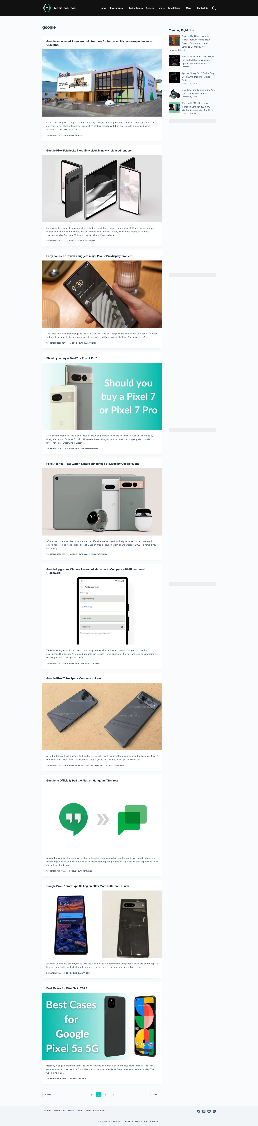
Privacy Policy (75, 1111)
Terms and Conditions (95, 1111)
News (103, 8)
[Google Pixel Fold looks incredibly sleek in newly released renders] (102, 188)
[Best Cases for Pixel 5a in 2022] (102, 1026)
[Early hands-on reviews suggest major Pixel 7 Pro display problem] (102, 294)
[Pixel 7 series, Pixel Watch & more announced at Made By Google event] (102, 502)
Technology (119, 765)
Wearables (102, 554)
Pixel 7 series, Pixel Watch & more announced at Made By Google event (92, 463)
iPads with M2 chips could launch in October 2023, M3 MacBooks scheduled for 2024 (197, 107)
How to (161, 8)
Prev (49, 1095)
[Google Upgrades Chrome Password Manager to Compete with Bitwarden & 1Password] (102, 611)
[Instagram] (209, 1111)
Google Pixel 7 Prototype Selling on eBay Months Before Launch (87, 886)
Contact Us (202, 8)
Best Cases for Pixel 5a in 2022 (66, 988)
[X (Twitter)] (203, 1111)
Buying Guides (136, 8)
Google (72, 241)
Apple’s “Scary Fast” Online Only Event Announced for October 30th (198, 77)
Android (73, 135)
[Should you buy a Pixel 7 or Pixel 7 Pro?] (102, 396)
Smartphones (116, 8)
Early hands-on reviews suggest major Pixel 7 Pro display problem (89, 256)
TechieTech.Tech (65, 8)
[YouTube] (214, 1111)
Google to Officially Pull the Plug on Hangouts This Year (82, 780)
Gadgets (81, 765)
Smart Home (174, 8)
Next (155, 1095)
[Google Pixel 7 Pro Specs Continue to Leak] (102, 716)
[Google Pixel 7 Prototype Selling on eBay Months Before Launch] (102, 924)
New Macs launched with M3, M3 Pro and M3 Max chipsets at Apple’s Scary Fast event (199, 60)
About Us (46, 1111)
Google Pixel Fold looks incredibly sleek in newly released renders (89, 150)
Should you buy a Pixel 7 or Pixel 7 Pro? (71, 358)
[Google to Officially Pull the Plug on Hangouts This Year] (102, 818)
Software (95, 663)
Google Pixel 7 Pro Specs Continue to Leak (73, 678)
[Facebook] (198, 1111)
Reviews (150, 8)
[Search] (214, 8)
